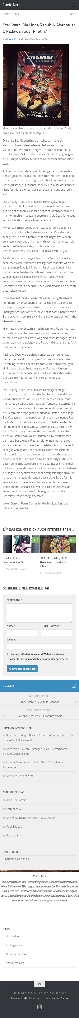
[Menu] (74, 5)
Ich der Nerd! (26, 776)
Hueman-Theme (59, 998)
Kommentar (14, 599)
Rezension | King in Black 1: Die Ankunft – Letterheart (37, 735)
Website (11, 639)
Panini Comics (12, 14)
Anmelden (12, 936)
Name (11, 626)
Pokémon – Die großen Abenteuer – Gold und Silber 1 (53, 562)
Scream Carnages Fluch (16, 753)
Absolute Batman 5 (17, 800)
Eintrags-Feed (15, 945)
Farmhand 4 (13, 809)
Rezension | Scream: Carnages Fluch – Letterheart (36, 749)
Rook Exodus (14, 826)
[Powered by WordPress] (25, 998)
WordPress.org (15, 963)
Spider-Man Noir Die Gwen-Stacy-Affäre (30, 818)
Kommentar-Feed (17, 954)
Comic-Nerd (11, 5)
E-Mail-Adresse (51, 626)
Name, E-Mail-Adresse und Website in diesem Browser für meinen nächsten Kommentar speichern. (37, 657)
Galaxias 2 (12, 835)
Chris (9, 762)
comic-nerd (15, 38)
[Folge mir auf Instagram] (74, 685)
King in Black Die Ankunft (17, 740)
